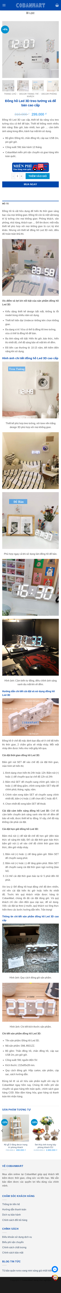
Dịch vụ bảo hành (11, 1214)
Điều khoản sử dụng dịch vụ (17, 1237)
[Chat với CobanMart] (55, 1269)
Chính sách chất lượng (14, 1247)
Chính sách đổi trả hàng (14, 1220)
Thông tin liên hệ (11, 1204)
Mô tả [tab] (5, 204)
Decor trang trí (28, 94)
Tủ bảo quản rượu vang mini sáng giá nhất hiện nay (29, 1270)
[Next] (54, 49)
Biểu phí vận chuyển (13, 1242)
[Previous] (7, 49)
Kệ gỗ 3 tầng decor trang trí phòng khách (15, 1146)
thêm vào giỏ (38, 176)
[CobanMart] (30, 5)
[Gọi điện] (55, 1278)
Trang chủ (10, 94)
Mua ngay (30, 184)
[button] (4, 5)
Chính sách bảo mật (12, 1252)
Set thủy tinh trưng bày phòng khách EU (45, 1146)
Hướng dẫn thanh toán (14, 1209)
